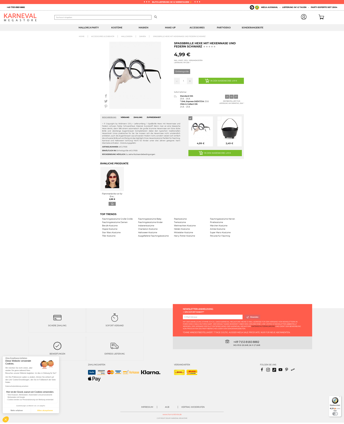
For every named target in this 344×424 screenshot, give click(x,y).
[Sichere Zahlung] (57, 317)
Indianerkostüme (146, 225)
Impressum (147, 407)
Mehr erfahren (17, 410)
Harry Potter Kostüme (184, 236)
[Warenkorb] (329, 17)
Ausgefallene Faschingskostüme (153, 236)
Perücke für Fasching (220, 236)
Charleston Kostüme (147, 229)
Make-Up (170, 27)
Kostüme (116, 27)
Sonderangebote (252, 27)
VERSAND (125, 117)
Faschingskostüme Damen (115, 222)
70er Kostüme (108, 236)
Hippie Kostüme (109, 229)
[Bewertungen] (57, 346)
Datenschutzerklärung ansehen (16, 386)
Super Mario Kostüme (220, 232)
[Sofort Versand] (115, 317)
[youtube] (282, 370)
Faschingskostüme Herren (222, 219)
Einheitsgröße (182, 71)
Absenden (254, 317)
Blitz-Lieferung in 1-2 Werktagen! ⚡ (172, 2)
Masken (143, 27)
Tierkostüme (180, 222)
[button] (5, 419)
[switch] (335, 413)
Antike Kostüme (217, 229)
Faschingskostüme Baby (149, 219)
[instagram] (269, 370)
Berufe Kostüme (110, 225)
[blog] (294, 370)
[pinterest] (288, 370)
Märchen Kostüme (218, 225)
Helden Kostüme (182, 229)
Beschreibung (109, 117)
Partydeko (224, 27)
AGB (167, 407)
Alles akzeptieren (45, 410)
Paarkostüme (180, 219)
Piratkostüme (216, 222)
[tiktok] (275, 370)
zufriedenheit (154, 117)
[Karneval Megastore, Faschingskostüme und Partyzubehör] (27, 17)
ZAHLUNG (138, 117)
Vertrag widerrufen (193, 407)
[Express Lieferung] (115, 346)
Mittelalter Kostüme (183, 232)
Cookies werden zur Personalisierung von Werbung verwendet (30, 400)
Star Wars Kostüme (111, 232)
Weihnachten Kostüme (185, 225)
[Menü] (339, 397)
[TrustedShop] (254, 7)
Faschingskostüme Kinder (150, 222)
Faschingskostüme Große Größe (117, 219)
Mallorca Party (89, 27)
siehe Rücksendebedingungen (141, 154)
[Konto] (303, 17)
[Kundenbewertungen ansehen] (209, 46)
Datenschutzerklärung (263, 326)
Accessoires (197, 27)
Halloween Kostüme (147, 232)
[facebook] (263, 370)
